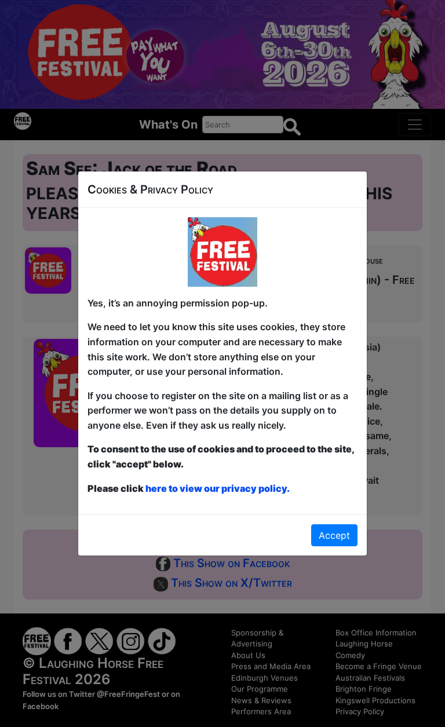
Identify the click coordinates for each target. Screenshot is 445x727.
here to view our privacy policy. (217, 488)
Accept (334, 535)
